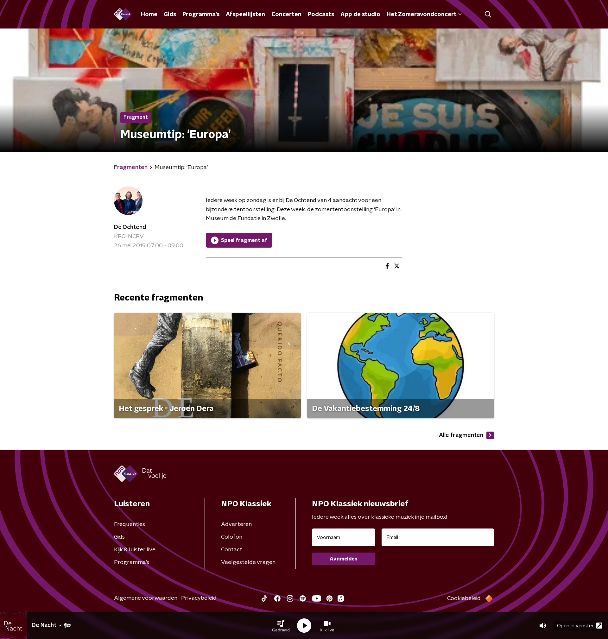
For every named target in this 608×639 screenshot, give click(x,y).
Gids (170, 14)
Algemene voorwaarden (145, 598)
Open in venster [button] (575, 625)
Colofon (231, 537)
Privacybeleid (199, 598)
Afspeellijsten (245, 14)
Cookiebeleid (464, 598)
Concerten (286, 14)
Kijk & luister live (134, 550)
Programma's (200, 14)
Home (149, 14)
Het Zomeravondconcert (421, 14)
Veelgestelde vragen (248, 562)
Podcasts (321, 14)
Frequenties (129, 524)
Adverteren (236, 524)
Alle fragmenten (461, 435)
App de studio (360, 14)
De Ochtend (130, 227)
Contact (231, 550)
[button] (281, 626)
